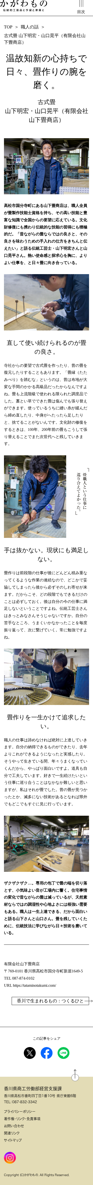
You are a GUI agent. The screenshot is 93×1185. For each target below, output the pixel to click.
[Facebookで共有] (47, 1053)
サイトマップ (13, 1140)
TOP (8, 26)
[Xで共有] (30, 1053)
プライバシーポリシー (19, 1111)
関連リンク (12, 1133)
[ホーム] (23, 6)
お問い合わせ (14, 1126)
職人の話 (30, 26)
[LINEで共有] (63, 1053)
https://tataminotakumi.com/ (34, 985)
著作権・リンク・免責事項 (22, 1118)
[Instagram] (10, 1158)
